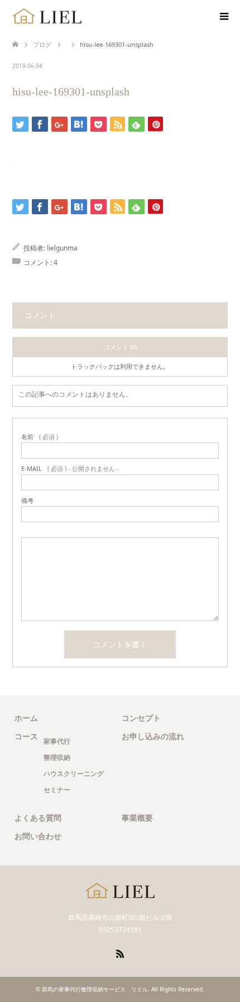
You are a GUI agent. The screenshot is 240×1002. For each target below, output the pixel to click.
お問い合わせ (38, 836)
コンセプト (141, 717)
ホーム (26, 717)
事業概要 (137, 817)
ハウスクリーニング (74, 773)
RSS (120, 953)
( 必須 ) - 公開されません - (70, 468)
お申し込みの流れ (153, 736)
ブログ (42, 44)
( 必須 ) (39, 436)
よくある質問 (38, 817)
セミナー (57, 789)
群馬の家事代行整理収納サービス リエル (95, 989)
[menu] (223, 16)
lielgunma (62, 248)
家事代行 (57, 741)
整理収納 (57, 757)
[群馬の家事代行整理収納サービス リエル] (47, 16)
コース (26, 736)
